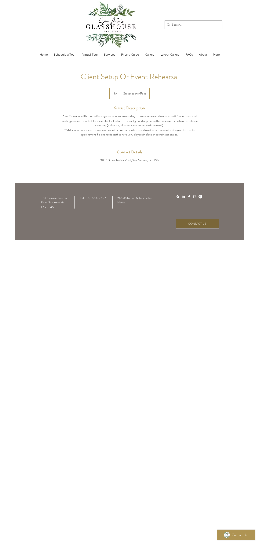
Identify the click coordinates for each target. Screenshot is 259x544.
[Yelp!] (178, 196)
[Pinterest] (200, 196)
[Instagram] (195, 196)
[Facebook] (189, 196)
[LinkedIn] (183, 196)
